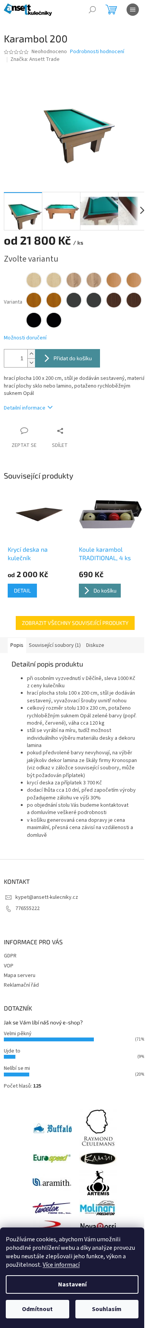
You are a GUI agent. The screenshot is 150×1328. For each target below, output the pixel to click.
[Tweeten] (52, 1208)
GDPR (10, 956)
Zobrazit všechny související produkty (75, 623)
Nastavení (72, 1284)
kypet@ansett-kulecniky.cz (46, 897)
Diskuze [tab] (95, 645)
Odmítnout (37, 1309)
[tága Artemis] (98, 1182)
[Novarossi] (98, 1227)
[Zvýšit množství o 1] (31, 353)
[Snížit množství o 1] (31, 362)
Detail (22, 590)
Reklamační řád (21, 985)
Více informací (61, 1265)
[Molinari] (98, 1208)
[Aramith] (52, 1182)
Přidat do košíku (72, 358)
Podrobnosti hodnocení (97, 51)
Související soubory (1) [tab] (55, 645)
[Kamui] (98, 1158)
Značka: (35, 59)
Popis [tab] (16, 645)
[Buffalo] (52, 1128)
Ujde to (12, 1051)
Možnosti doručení (25, 338)
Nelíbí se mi (17, 1068)
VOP (8, 966)
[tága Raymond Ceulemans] (98, 1128)
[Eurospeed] (52, 1158)
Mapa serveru (19, 975)
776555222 (27, 908)
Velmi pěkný (18, 1034)
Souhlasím (107, 1309)
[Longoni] (52, 1227)
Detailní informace (24, 408)
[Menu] (132, 9)
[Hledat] (92, 9)
